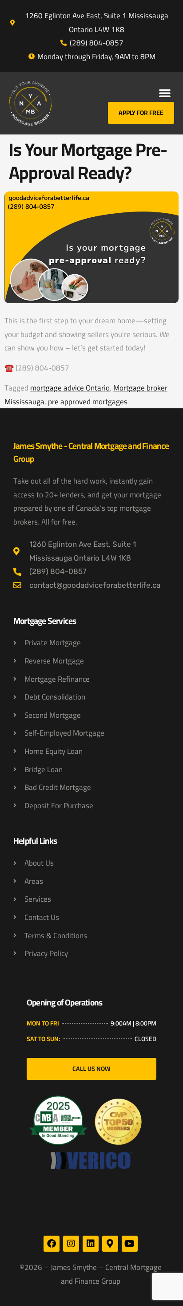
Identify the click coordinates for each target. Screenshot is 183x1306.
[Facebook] (52, 1244)
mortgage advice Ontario (70, 388)
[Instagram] (71, 1244)
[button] (164, 92)
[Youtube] (130, 1244)
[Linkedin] (91, 1244)
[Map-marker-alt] (110, 1244)
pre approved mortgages (87, 402)
